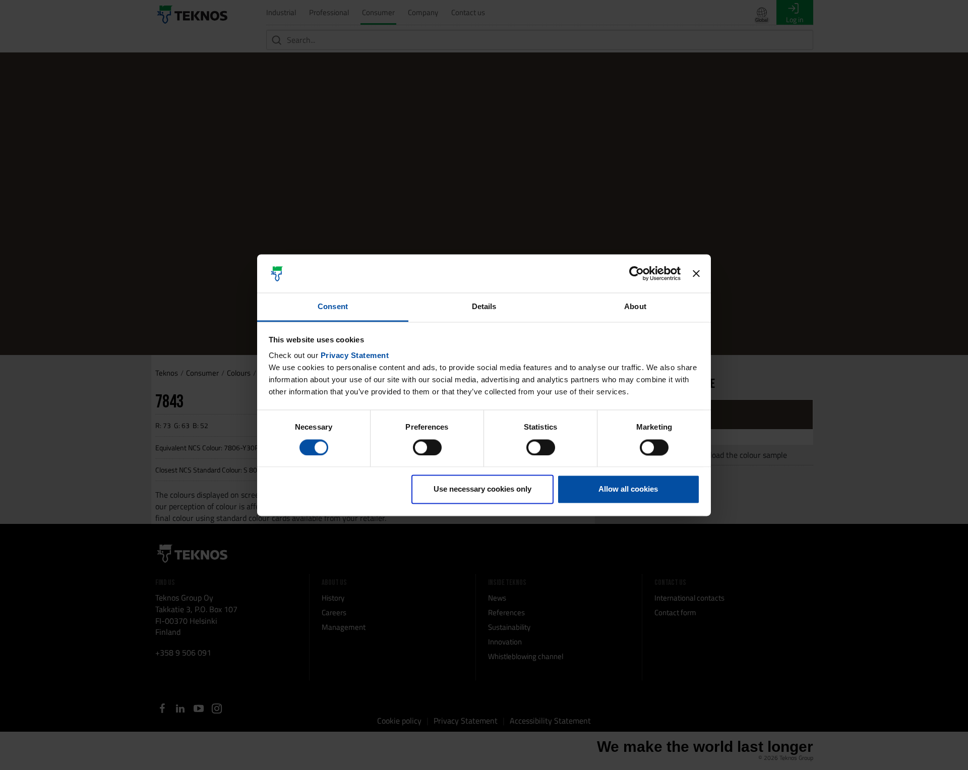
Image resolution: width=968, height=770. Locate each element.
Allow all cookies (628, 489)
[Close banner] (696, 273)
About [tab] (635, 307)
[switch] (427, 447)
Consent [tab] (333, 307)
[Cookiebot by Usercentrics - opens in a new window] (636, 273)
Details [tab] (484, 307)
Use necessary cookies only (482, 489)
